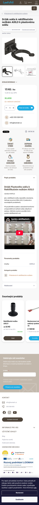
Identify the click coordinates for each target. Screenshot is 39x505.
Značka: (6, 33)
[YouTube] (14, 412)
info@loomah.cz (11, 402)
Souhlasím (20, 500)
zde (35, 488)
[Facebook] (4, 412)
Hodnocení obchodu (8, 443)
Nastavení (19, 493)
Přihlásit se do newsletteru (12, 387)
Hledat (34, 8)
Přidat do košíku (24, 108)
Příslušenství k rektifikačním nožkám (20, 275)
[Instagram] (9, 412)
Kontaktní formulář (12, 419)
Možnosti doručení (13, 102)
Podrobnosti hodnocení (28, 29)
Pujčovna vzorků (7, 439)
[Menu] (36, 2)
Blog (3, 436)
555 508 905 (10, 406)
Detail (13, 338)
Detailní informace (8, 82)
